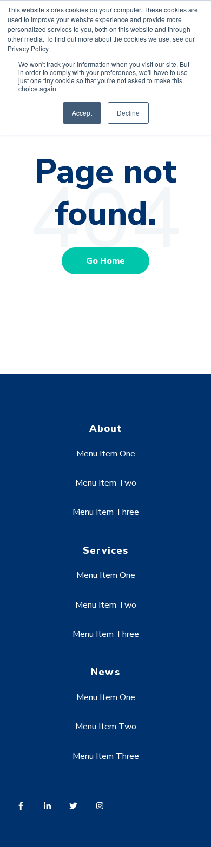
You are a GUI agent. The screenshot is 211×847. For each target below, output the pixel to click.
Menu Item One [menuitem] (105, 454)
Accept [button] (82, 112)
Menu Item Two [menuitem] (105, 483)
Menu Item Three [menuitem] (105, 512)
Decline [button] (128, 112)
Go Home (105, 261)
